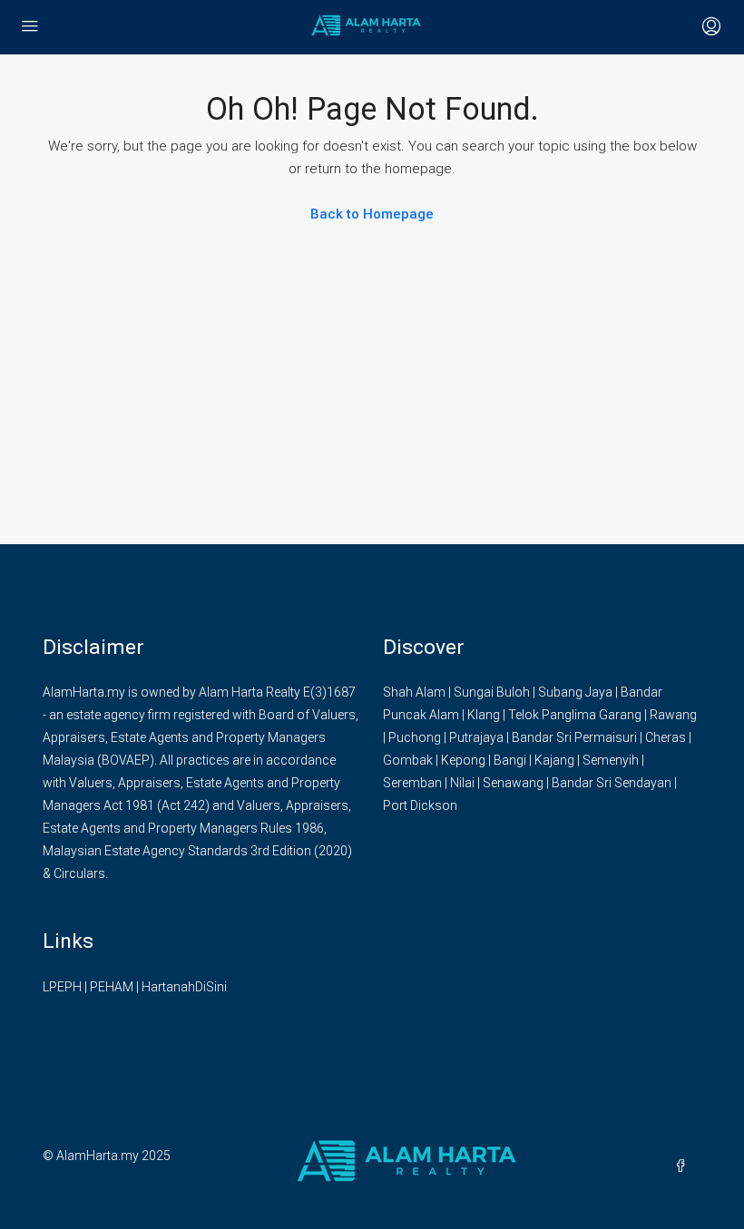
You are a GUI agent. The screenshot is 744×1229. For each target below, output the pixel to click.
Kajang (554, 760)
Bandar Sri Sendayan (611, 782)
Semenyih (610, 760)
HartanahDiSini (184, 987)
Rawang (673, 714)
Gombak (408, 760)
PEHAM (111, 987)
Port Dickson (420, 805)
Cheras (665, 737)
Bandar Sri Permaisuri (574, 737)
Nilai (462, 782)
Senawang (513, 782)
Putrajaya (476, 737)
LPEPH (62, 987)
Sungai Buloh (492, 692)
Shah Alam (414, 692)
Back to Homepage (372, 214)
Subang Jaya (575, 692)
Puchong (414, 737)
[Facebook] (684, 1166)
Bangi (510, 760)
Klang (483, 714)
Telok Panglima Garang (574, 714)
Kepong (463, 760)
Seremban (412, 782)
